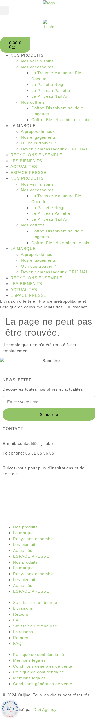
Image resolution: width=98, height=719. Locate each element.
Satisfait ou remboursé (35, 602)
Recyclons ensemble (33, 539)
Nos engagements (38, 137)
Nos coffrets (33, 102)
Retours (20, 614)
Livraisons (23, 608)
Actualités (22, 550)
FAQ (17, 620)
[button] (4, 10)
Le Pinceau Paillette (50, 90)
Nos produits (25, 527)
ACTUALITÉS (23, 166)
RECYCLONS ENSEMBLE (36, 155)
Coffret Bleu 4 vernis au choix (60, 119)
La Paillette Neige (48, 84)
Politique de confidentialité (38, 654)
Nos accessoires (37, 67)
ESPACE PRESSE (28, 172)
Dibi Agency (45, 709)
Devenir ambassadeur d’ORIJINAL (54, 149)
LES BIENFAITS (26, 161)
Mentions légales (29, 660)
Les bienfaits (25, 544)
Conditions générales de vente (42, 666)
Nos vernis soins (37, 61)
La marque (23, 533)
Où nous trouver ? (38, 143)
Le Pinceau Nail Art (50, 96)
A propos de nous (38, 131)
